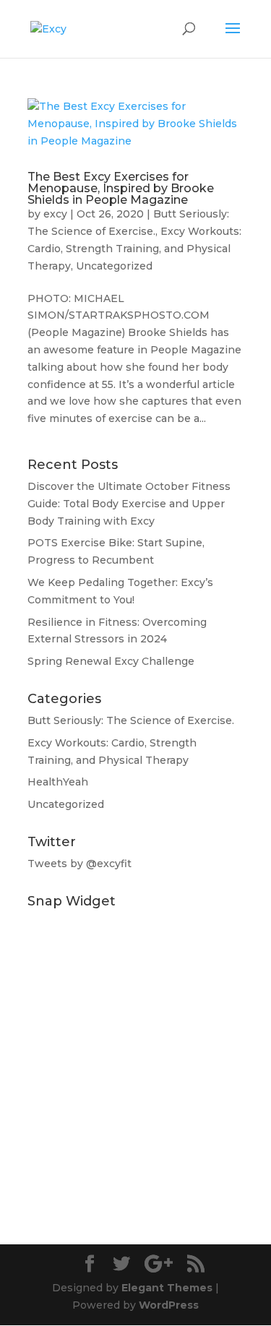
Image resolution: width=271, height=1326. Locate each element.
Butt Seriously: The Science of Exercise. (130, 720)
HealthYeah (57, 781)
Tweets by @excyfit (79, 863)
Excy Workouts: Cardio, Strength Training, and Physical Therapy (134, 248)
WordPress (169, 1305)
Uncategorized (114, 265)
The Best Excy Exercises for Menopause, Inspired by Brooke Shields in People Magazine (120, 188)
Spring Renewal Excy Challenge (110, 661)
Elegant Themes (166, 1287)
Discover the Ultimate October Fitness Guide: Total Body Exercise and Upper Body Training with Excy (129, 504)
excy (55, 213)
